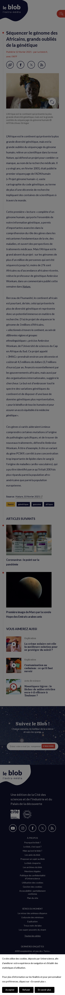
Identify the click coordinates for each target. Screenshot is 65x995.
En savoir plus (44, 989)
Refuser (26, 989)
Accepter (10, 989)
